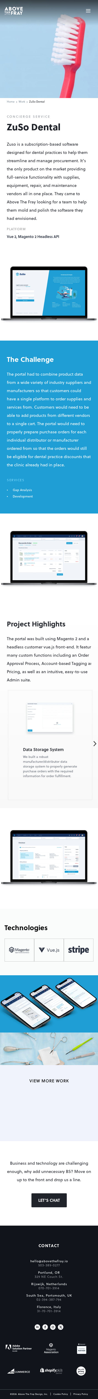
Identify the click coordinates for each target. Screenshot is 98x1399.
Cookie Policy (60, 1394)
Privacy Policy (80, 1394)
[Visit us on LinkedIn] (37, 1327)
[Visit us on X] (60, 1327)
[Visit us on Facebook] (45, 1327)
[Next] (95, 744)
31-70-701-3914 (49, 1311)
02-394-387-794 (49, 1299)
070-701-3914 (49, 1288)
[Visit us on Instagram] (53, 1327)
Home (11, 102)
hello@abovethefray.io (49, 1261)
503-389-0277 (49, 1265)
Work (22, 102)
